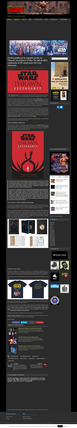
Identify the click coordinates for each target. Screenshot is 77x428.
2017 (53, 241)
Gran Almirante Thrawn (25, 356)
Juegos (46, 19)
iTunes (46, 307)
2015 (53, 244)
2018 (53, 240)
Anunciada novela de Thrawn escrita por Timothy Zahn (30, 345)
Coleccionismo (63, 19)
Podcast (24, 19)
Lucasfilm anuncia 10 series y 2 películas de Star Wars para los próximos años (61, 187)
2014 (53, 245)
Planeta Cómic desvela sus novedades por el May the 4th (30, 328)
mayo (51, 225)
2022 (52, 234)
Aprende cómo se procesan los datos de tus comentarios (36, 409)
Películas (16, 19)
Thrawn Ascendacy (41, 358)
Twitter (12, 307)
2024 (52, 231)
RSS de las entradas (26, 416)
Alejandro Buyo (21, 68)
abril (51, 226)
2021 (53, 236)
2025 (52, 230)
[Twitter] (61, 107)
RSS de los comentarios (27, 418)
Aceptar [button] (60, 426)
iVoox (43, 307)
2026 (52, 222)
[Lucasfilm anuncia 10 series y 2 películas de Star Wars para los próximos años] (53, 188)
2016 (53, 242)
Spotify (9, 309)
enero (51, 229)
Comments (66, 176)
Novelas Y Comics (32, 68)
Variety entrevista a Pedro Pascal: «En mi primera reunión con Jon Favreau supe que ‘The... (61, 202)
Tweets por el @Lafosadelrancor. (56, 216)
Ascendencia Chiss (14, 356)
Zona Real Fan (53, 19)
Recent (59, 176)
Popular (53, 176)
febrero (52, 227)
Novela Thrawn (23, 358)
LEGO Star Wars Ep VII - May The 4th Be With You (28, 337)
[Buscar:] (60, 59)
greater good (35, 356)
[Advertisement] (38, 31)
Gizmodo (12, 319)
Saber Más (65, 426)
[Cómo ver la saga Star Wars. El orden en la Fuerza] (53, 210)
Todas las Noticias (39, 68)
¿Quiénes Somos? (9, 416)
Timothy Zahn (11, 360)
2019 (53, 238)
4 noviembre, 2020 (12, 68)
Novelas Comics (38, 19)
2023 (52, 233)
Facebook (17, 307)
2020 (53, 237)
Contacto (7, 418)
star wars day (32, 358)
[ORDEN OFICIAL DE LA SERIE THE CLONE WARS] (53, 182)
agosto (52, 223)
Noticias (9, 19)
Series (30, 19)
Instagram (22, 307)
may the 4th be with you (13, 358)
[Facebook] (58, 107)
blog (26, 307)
